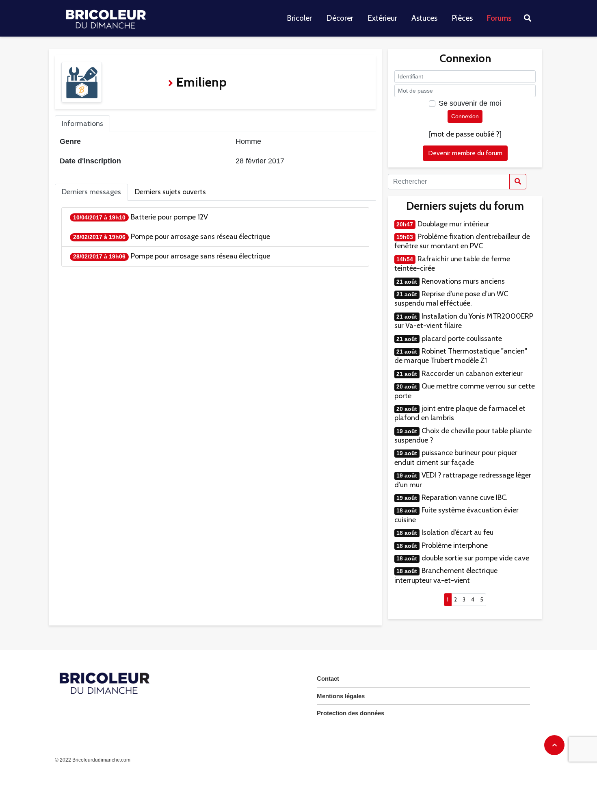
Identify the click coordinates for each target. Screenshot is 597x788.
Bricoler (299, 18)
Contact (328, 678)
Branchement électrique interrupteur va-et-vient (446, 575)
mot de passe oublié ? (465, 134)
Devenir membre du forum (465, 153)
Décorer (339, 18)
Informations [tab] (82, 123)
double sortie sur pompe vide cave (475, 558)
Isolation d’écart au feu (457, 532)
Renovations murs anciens (463, 281)
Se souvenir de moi (470, 103)
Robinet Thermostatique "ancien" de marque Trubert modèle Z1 (460, 356)
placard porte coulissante (462, 338)
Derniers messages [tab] (91, 191)
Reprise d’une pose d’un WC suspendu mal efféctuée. (451, 298)
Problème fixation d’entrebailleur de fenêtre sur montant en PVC (462, 241)
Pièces (462, 18)
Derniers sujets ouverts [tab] (170, 191)
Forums (499, 18)
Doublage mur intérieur (453, 223)
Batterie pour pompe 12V (169, 217)
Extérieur (382, 18)
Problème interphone (455, 545)
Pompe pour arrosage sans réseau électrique (200, 236)
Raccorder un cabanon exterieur (472, 373)
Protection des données (350, 713)
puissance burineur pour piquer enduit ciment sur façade (455, 457)
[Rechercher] (517, 181)
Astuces (424, 18)
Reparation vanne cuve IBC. (465, 497)
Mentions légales (341, 695)
